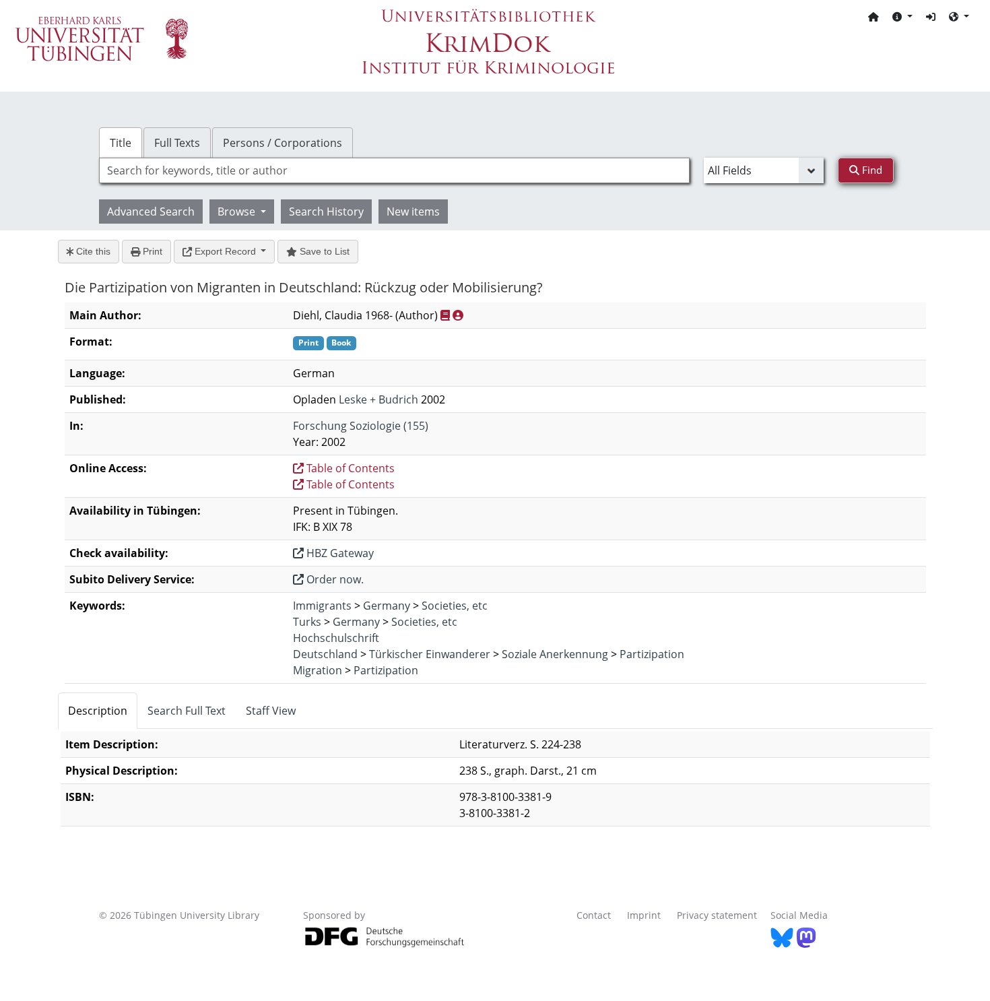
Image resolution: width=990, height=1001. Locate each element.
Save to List (323, 251)
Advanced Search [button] (151, 211)
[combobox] (394, 170)
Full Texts (177, 142)
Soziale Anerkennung (555, 654)
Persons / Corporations (282, 142)
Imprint (644, 915)
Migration (317, 670)
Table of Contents (349, 468)
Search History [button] (326, 211)
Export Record (225, 251)
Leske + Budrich (378, 399)
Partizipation (652, 654)
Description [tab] (97, 710)
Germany (386, 605)
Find (870, 169)
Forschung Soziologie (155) (360, 425)
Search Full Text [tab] (186, 710)
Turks (307, 621)
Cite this (91, 251)
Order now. (334, 579)
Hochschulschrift (336, 638)
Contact (593, 915)
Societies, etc (455, 605)
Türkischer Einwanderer (429, 654)
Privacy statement (717, 915)
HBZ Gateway (339, 553)
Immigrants (322, 605)
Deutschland (325, 654)
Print (151, 251)
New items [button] (413, 211)
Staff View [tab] (271, 710)
